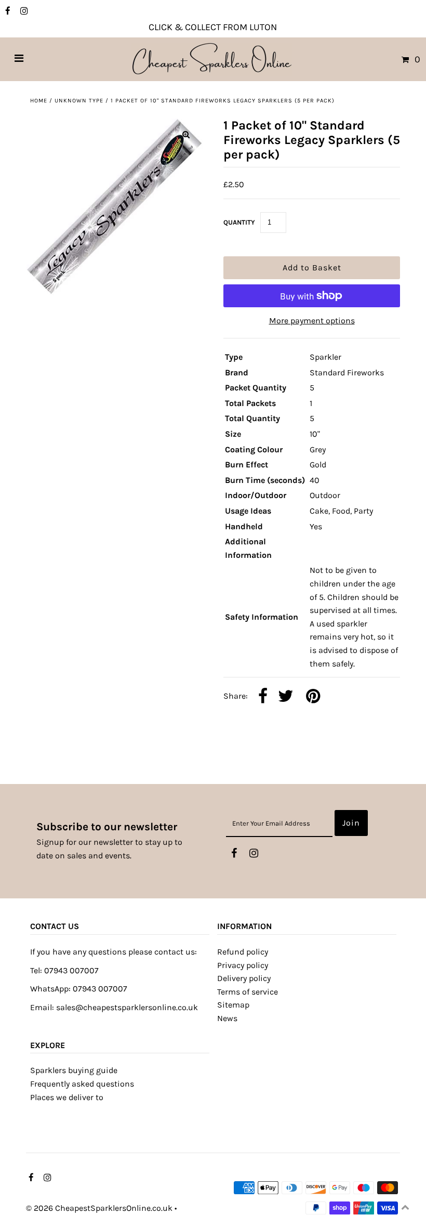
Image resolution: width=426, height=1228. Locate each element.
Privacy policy (242, 965)
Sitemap (233, 1005)
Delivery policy (244, 978)
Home (38, 100)
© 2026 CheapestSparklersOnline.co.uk (99, 1208)
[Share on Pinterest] (313, 697)
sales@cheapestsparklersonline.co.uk (127, 1007)
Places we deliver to (66, 1097)
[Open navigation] (19, 59)
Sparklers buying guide (73, 1070)
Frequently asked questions (82, 1084)
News (227, 1018)
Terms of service (247, 992)
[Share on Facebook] (263, 697)
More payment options (312, 320)
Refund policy (242, 952)
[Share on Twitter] (286, 697)
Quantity (239, 222)
